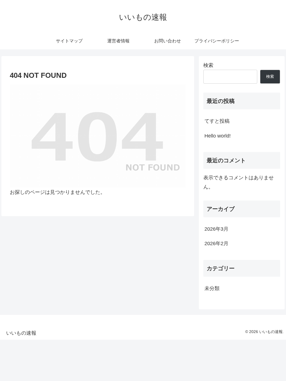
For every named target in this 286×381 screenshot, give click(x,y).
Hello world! (217, 136)
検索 (208, 65)
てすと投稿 (217, 121)
